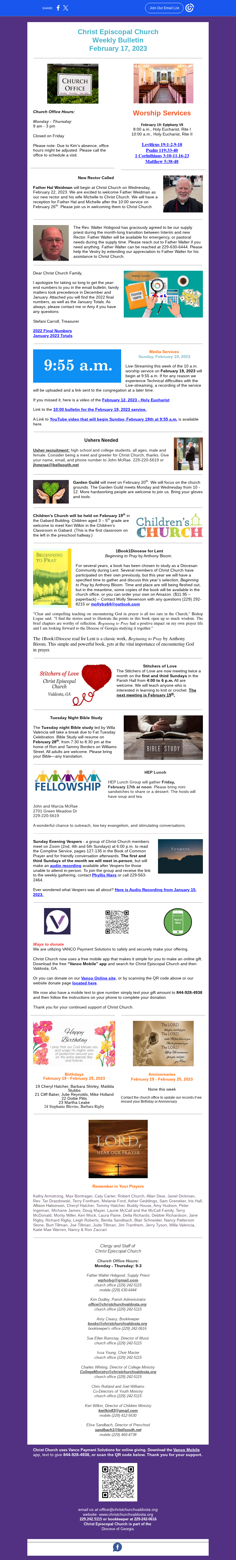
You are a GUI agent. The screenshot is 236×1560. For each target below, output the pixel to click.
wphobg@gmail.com (118, 1280)
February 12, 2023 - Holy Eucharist (136, 400)
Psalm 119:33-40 (162, 150)
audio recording (65, 865)
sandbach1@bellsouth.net (118, 1430)
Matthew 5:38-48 (161, 161)
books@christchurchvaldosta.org (117, 1323)
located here (84, 983)
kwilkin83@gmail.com (118, 1410)
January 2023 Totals (53, 335)
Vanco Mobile (186, 1449)
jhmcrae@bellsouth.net (56, 464)
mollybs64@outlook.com (115, 604)
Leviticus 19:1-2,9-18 (162, 144)
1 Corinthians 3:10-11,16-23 (162, 155)
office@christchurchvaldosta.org (117, 1304)
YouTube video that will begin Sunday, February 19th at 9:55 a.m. (113, 419)
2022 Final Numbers (52, 330)
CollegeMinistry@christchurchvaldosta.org (118, 1372)
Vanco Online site (98, 978)
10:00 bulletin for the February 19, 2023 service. (99, 409)
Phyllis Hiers (104, 875)
